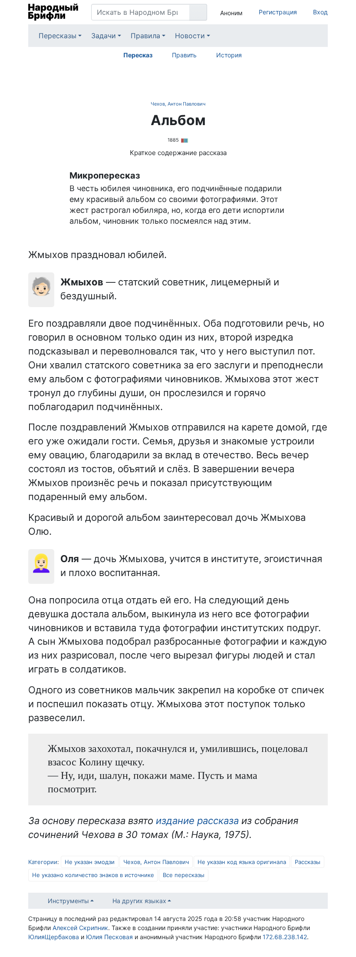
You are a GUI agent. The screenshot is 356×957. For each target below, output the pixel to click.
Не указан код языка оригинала (242, 861)
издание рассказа (197, 820)
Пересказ (137, 55)
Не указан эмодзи (90, 861)
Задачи (103, 35)
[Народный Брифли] (53, 12)
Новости (190, 35)
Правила (145, 35)
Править (184, 55)
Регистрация (278, 12)
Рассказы (307, 861)
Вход (320, 12)
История (229, 55)
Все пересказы (183, 874)
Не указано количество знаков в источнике (93, 874)
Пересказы (57, 35)
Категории (42, 861)
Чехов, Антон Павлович (178, 104)
